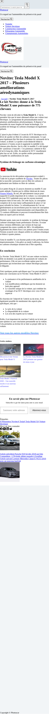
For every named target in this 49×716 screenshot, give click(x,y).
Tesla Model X (31, 421)
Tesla (21, 421)
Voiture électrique (12, 26)
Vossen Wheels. (6, 193)
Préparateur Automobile (15, 31)
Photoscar (4, 10)
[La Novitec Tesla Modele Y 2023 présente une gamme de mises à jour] (33, 350)
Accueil (4, 99)
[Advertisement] (24, 597)
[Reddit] (10, 429)
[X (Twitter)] (4, 429)
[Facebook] (1, 429)
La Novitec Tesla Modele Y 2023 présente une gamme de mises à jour (33, 359)
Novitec (29, 178)
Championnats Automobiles (16, 33)
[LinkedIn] (7, 429)
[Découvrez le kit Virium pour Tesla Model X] (10, 350)
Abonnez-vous (39, 410)
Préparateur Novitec (9, 421)
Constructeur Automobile (15, 29)
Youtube (8, 24)
